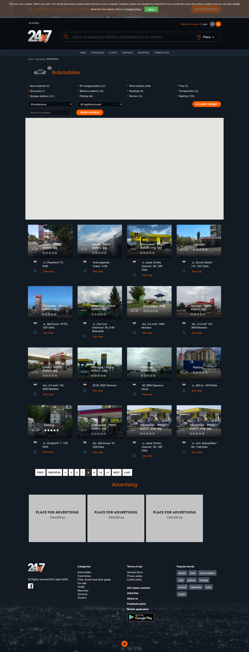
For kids (82, 583)
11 (107, 472)
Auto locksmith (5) (39, 85)
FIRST (40, 472)
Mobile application (138, 609)
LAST (127, 472)
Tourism (82, 597)
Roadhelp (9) (136, 91)
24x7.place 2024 (59, 579)
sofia (208, 587)
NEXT (116, 472)
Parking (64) (86, 96)
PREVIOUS (54, 472)
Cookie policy (134, 579)
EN (218, 24)
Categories (40, 58)
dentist (182, 573)
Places (113, 52)
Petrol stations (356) (140, 85)
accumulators (207, 573)
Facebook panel (136, 604)
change (204, 580)
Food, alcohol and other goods (94, 579)
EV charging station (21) (93, 85)
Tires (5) (183, 85)
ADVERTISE (143, 52)
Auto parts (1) (37, 91)
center (181, 594)
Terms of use (134, 566)
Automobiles (84, 572)
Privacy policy (135, 576)
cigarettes (196, 587)
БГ (212, 24)
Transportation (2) (188, 91)
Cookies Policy (133, 9)
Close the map (207, 104)
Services (127, 52)
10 (100, 472)
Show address (90, 112)
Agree (151, 9)
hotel (192, 573)
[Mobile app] (140, 617)
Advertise (132, 593)
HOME (83, 52)
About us (132, 598)
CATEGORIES (97, 52)
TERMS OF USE (161, 52)
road (180, 580)
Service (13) (135, 96)
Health (81, 586)
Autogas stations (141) (42, 96)
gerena (191, 580)
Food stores (84, 576)
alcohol (182, 587)
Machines (83, 590)
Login (205, 24)
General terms (135, 572)
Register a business (190, 24)
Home (31, 58)
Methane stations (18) (91, 91)
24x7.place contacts (138, 588)
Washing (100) (186, 96)
